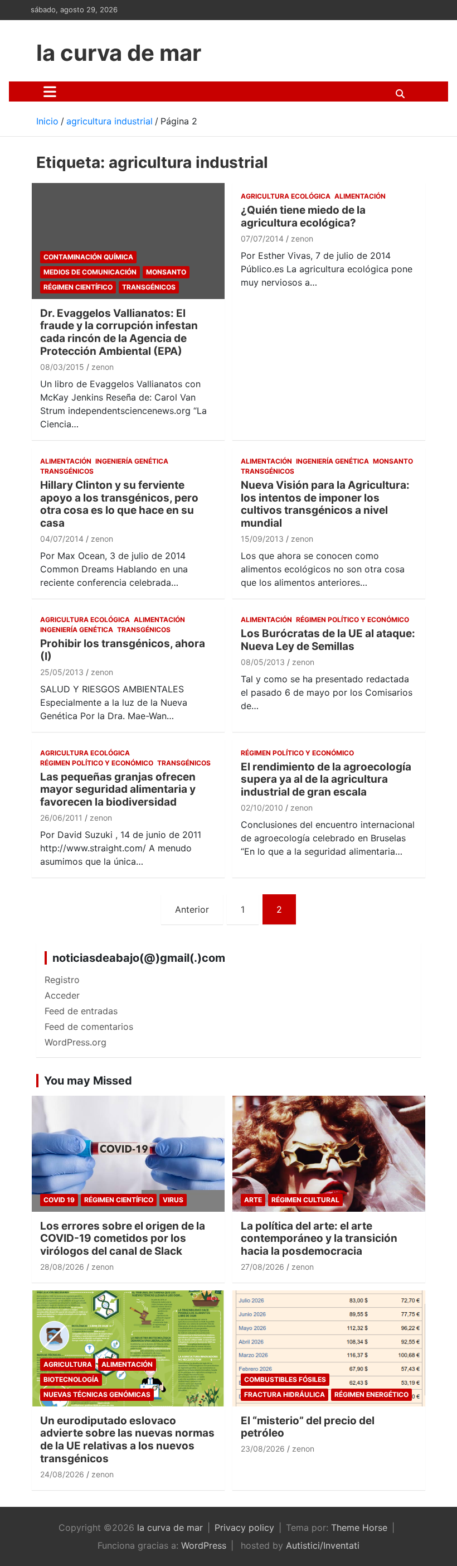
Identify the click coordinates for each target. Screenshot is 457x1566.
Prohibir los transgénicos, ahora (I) (122, 650)
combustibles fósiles (285, 1379)
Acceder (62, 995)
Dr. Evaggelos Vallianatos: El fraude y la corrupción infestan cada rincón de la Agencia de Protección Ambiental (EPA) (119, 332)
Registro (62, 979)
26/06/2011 (61, 817)
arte (253, 1200)
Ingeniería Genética (131, 461)
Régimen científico (78, 287)
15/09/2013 (262, 538)
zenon (102, 367)
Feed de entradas (81, 1010)
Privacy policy (244, 1527)
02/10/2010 (262, 807)
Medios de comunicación (90, 272)
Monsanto (166, 272)
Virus (173, 1200)
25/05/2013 (62, 672)
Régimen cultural (305, 1200)
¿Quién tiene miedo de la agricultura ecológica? (303, 216)
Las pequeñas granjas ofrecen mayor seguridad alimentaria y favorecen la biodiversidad (118, 789)
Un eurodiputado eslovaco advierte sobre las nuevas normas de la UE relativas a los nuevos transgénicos (127, 1439)
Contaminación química (88, 257)
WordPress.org (75, 1042)
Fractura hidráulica (284, 1394)
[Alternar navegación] (50, 91)
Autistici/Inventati (322, 1545)
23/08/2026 (263, 1448)
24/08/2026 (62, 1474)
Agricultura (67, 1364)
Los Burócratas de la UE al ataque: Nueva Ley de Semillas (328, 640)
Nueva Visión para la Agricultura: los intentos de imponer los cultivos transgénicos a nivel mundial (325, 504)
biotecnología (71, 1379)
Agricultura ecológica (285, 196)
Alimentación (360, 196)
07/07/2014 (262, 238)
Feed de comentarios (89, 1026)
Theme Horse (359, 1527)
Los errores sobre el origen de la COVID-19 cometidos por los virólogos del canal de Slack (122, 1239)
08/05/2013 (263, 662)
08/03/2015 (62, 367)
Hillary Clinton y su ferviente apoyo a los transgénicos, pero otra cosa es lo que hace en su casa (119, 504)
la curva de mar (118, 52)
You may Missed (88, 1080)
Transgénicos (149, 287)
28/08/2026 (62, 1266)
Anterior (192, 909)
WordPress (203, 1545)
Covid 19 (59, 1200)
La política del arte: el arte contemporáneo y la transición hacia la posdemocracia (319, 1239)
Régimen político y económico (352, 619)
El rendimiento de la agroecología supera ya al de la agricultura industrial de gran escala (326, 779)
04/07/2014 (62, 538)
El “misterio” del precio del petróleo (308, 1427)
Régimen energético (371, 1394)
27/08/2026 (262, 1266)
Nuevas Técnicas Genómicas (96, 1394)
